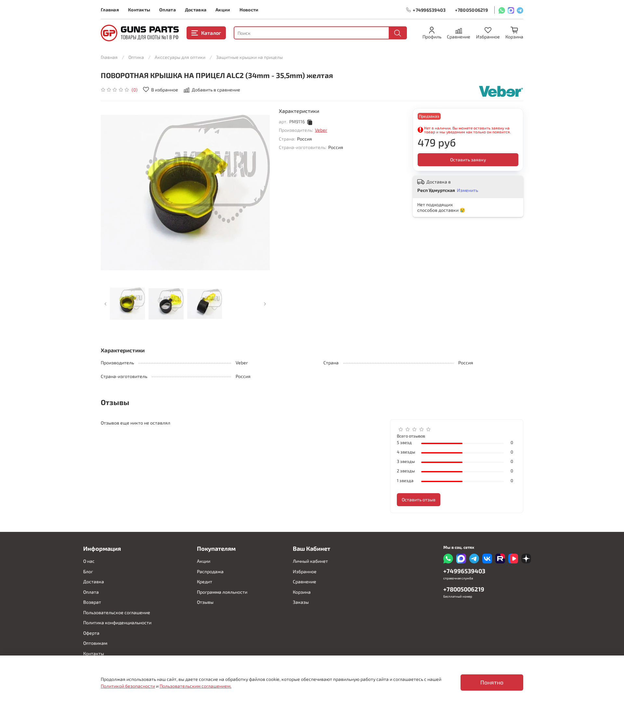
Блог (88, 571)
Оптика (136, 57)
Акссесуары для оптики (180, 57)
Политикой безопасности (128, 686)
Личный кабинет (310, 561)
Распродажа (210, 571)
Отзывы (205, 602)
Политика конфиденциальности (117, 622)
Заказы (301, 602)
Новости (249, 9)
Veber (321, 130)
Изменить (467, 190)
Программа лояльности (222, 592)
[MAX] (511, 10)
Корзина (302, 592)
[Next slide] (260, 192)
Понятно (491, 682)
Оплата (167, 9)
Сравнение (304, 581)
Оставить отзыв (419, 499)
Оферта (91, 633)
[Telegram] (520, 10)
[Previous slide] (110, 192)
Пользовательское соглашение (116, 612)
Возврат (92, 602)
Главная (110, 9)
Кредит (204, 581)
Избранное (305, 571)
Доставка (195, 9)
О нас (89, 561)
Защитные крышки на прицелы (249, 57)
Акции (222, 9)
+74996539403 (429, 10)
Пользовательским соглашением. (195, 686)
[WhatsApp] (502, 10)
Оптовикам (95, 643)
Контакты (139, 9)
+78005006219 (471, 10)
